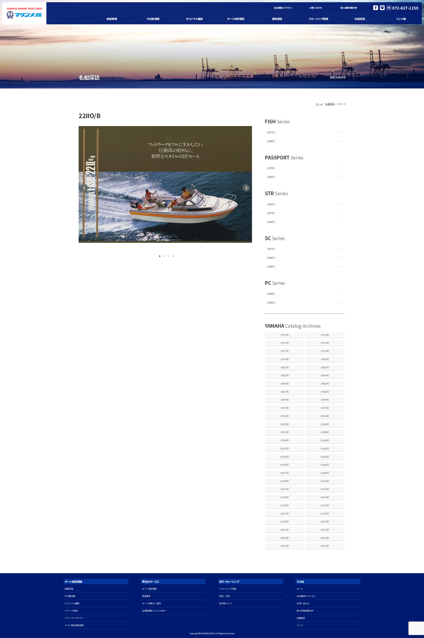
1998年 (324, 432)
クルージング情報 (318, 19)
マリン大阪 (24, 13)
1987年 (284, 391)
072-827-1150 (405, 8)
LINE (382, 7)
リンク (300, 625)
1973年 (284, 335)
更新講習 (277, 19)
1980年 (324, 359)
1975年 (284, 343)
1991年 (284, 408)
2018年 (324, 513)
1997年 (284, 432)
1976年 (324, 343)
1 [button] (159, 255)
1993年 (284, 416)
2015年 (284, 505)
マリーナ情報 (71, 610)
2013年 (284, 497)
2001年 (284, 448)
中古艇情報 (153, 19)
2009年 (284, 481)
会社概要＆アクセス (283, 7)
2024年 (324, 538)
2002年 (324, 448)
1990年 (324, 399)
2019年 (284, 521)
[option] (165, 184)
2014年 (324, 497)
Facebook (375, 7)
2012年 (324, 489)
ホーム (319, 103)
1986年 (324, 383)
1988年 (324, 391)
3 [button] (168, 255)
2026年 (324, 546)
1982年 (324, 367)
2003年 (284, 456)
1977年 (284, 351)
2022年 (324, 529)
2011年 (284, 489)
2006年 (324, 464)
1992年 (324, 408)
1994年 (324, 416)
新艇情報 (112, 19)
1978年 (324, 351)
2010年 (324, 481)
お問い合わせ (316, 7)
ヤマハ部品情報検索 (74, 625)
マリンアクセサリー (74, 618)
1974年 (324, 335)
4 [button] (172, 255)
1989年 (284, 399)
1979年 (284, 359)
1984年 (324, 375)
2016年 (324, 505)
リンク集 (401, 19)
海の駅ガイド (225, 603)
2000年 (324, 440)
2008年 (324, 473)
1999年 (284, 440)
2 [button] (163, 255)
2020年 (324, 521)
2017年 (284, 513)
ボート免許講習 (235, 19)
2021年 (284, 529)
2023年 (284, 538)
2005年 (284, 464)
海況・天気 (224, 596)
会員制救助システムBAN (153, 610)
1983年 (284, 375)
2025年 (284, 546)
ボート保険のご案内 (151, 603)
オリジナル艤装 (194, 19)
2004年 (324, 456)
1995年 (284, 424)
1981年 (284, 367)
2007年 (284, 473)
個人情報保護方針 (349, 7)
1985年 (284, 383)
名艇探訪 (360, 19)
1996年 (324, 424)
